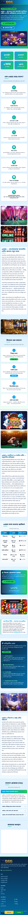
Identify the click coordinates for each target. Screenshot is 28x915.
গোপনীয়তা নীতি (17, 632)
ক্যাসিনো (4, 899)
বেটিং (16, 899)
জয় (3, 904)
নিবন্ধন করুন (14, 359)
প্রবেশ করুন (14, 375)
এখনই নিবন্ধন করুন (9, 23)
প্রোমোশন (4, 906)
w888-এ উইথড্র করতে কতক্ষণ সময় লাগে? (11, 806)
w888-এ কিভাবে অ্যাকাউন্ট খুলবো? (10, 791)
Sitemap (3, 893)
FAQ (2, 892)
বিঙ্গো (16, 901)
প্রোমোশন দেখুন (8, 27)
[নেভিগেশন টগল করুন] (24, 2)
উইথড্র (16, 904)
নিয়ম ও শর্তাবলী (4, 878)
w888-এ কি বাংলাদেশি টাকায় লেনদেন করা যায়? (13, 815)
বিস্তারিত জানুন (6, 652)
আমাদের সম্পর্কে (4, 876)
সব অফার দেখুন (9, 581)
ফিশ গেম (4, 901)
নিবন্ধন (2, 888)
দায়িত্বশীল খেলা (4, 882)
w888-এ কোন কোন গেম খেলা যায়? (10, 810)
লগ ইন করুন (19, 912)
